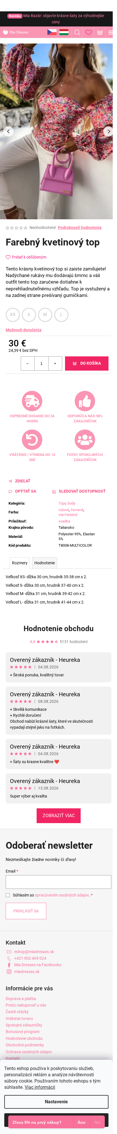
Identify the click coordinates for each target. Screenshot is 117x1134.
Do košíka (90, 363)
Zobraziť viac (59, 815)
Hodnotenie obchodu (59, 628)
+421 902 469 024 (30, 958)
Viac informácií (40, 1087)
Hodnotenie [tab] (44, 563)
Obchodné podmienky (25, 1045)
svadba (64, 521)
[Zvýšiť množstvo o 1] (55, 363)
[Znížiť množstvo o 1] (28, 363)
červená (77, 510)
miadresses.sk (26, 971)
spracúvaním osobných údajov (62, 895)
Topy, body (66, 503)
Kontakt (13, 1058)
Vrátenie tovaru (19, 1018)
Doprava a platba (21, 998)
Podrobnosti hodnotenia (80, 227)
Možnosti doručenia (23, 330)
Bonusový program (22, 1031)
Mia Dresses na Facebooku (37, 964)
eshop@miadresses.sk (34, 951)
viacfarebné (68, 515)
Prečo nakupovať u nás (26, 1005)
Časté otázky (17, 1011)
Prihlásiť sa (26, 911)
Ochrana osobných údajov (29, 1052)
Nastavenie (56, 1101)
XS (13, 314)
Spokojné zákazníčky (24, 1025)
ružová (63, 510)
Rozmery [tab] (20, 563)
